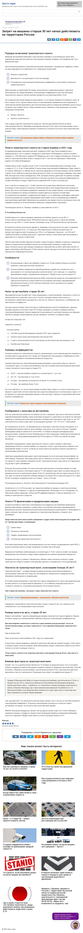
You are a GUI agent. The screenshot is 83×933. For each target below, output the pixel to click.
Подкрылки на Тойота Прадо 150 (13, 23)
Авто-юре (8, 3)
